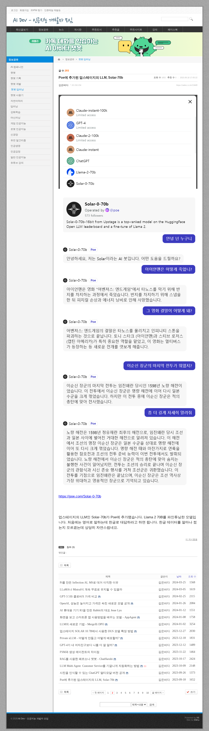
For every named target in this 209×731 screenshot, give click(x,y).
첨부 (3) (71, 547)
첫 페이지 (99, 692)
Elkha (196, 720)
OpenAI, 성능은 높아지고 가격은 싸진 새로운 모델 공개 (95, 603)
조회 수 (192, 576)
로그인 (14, 10)
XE (198, 717)
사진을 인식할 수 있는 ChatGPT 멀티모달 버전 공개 (92, 672)
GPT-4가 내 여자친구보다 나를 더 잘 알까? (87, 645)
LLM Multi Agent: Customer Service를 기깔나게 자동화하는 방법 (99, 665)
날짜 (179, 576)
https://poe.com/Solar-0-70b (80, 496)
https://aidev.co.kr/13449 (186, 85)
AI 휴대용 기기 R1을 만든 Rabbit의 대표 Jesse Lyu (91, 610)
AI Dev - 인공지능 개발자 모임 (33, 718)
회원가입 (24, 10)
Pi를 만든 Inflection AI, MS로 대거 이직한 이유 (89, 582)
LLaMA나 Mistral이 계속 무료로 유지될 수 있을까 (91, 589)
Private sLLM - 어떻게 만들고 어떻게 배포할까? (89, 638)
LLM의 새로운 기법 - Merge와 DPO (82, 624)
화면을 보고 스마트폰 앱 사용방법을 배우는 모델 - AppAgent (98, 617)
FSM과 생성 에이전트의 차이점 (79, 652)
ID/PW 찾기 (36, 10)
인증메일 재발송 (52, 10)
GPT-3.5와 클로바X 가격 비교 (78, 596)
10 (147, 693)
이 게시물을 (191, 539)
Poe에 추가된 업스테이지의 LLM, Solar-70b (91, 77)
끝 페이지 (157, 692)
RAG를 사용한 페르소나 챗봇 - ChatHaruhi (86, 659)
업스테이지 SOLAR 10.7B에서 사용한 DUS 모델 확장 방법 (96, 631)
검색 (151, 704)
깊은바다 (63, 85)
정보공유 (13, 59)
